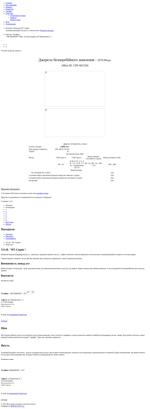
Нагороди (9, 236)
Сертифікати (11, 239)
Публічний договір (18, 16)
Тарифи (9, 11)
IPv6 (7, 22)
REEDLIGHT (16, 406)
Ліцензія (9, 234)
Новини (9, 7)
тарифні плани (42, 193)
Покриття (9, 9)
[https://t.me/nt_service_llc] (29, 293)
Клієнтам (9, 13)
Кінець (8, 224)
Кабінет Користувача (15, 19)
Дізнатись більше (47, 30)
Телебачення (11, 24)
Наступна (9, 222)
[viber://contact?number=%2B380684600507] (33, 293)
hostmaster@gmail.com (18, 315)
